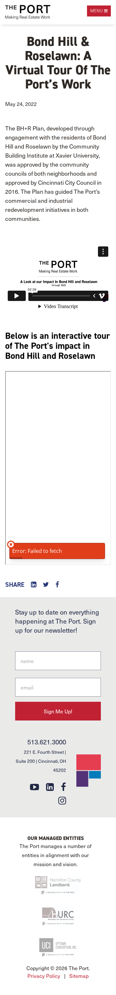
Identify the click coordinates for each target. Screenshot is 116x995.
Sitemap (79, 975)
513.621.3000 (46, 742)
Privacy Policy (43, 975)
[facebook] (63, 786)
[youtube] (34, 786)
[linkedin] (50, 786)
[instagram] (62, 800)
